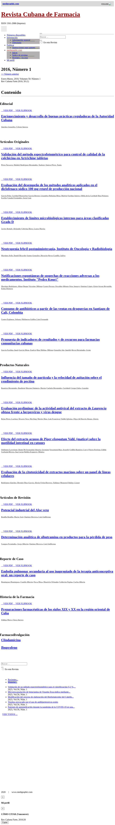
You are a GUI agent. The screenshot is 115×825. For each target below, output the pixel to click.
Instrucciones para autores (26, 47)
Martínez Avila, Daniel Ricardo (13, 256)
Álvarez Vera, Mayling (27, 419)
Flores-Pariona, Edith (97, 450)
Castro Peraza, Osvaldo (52, 286)
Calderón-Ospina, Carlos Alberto (72, 582)
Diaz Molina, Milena (45, 350)
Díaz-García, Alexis (32, 483)
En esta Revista (50, 42)
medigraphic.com (14, 50)
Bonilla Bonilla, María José (12, 517)
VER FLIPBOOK (24, 110)
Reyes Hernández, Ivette (81, 350)
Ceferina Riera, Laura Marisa (33, 229)
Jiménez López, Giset (89, 286)
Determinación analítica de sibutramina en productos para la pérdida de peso (56, 537)
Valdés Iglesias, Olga (69, 419)
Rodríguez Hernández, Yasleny (32, 165)
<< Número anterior (10, 74)
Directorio (16, 42)
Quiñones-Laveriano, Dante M (13, 450)
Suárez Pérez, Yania (54, 165)
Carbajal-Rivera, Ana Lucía (12, 452)
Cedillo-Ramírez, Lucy (78, 450)
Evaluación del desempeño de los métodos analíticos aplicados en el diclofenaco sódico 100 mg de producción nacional (49, 187)
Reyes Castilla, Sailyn (56, 256)
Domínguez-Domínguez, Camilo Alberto (17, 582)
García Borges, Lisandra (38, 196)
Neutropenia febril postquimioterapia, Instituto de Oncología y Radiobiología (56, 249)
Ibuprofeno (9, 647)
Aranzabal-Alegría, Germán (37, 450)
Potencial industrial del (25, 510)
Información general (23, 40)
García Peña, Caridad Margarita (14, 196)
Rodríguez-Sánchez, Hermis (12, 483)
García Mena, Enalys (27, 350)
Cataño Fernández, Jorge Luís (19, 198)
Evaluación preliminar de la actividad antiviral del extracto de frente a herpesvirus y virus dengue (53, 410)
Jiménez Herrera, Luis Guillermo (37, 517)
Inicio (14, 52)
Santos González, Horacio (37, 256)
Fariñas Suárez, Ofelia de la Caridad (82, 196)
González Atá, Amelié (62, 350)
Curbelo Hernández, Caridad (57, 388)
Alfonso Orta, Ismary (71, 286)
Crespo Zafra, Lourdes (79, 388)
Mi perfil (10, 60)
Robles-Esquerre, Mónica (34, 452)
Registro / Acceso (20, 58)
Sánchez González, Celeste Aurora (14, 127)
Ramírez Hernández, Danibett (13, 388)
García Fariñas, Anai (9, 350)
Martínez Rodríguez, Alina (11, 286)
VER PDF (8, 110)
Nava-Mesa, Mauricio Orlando (46, 582)
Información (12, 37)
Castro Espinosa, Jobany (11, 319)
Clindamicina (11, 640)
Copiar (4, 822)
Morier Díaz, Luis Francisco (48, 419)
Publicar (10, 45)
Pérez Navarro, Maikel (10, 165)
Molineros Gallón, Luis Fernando (35, 319)
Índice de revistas (23, 55)
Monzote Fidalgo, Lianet (70, 483)
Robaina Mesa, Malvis (58, 196)
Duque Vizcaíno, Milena (32, 286)
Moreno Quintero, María (35, 388)
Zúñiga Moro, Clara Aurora (12, 620)
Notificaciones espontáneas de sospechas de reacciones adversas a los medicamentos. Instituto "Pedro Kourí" (50, 277)
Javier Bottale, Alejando (10, 229)
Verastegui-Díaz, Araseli (58, 450)
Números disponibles (16, 35)
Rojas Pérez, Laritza (9, 419)
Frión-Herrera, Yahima (50, 483)
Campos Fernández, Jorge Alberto (14, 544)
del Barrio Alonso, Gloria (88, 419)
